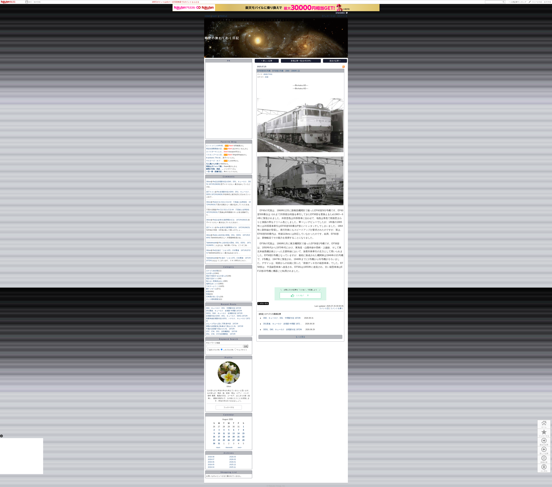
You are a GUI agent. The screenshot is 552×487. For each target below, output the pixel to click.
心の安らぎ (210, 273)
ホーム (544, 427)
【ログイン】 (342, 16)
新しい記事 (544, 453)
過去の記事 (544, 445)
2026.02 (232, 459)
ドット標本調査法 (213, 299)
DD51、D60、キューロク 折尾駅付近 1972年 (224, 313)
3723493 (340, 13)
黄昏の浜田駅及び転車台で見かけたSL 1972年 (224, 326)
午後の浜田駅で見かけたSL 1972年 (220, 329)
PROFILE (223, 16)
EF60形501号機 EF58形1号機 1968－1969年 (277, 71)
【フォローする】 (328, 16)
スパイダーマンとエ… (214, 152)
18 (224, 437)
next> (240, 447)
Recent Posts (228, 304)
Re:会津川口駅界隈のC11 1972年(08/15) (233, 227)
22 (243, 437)
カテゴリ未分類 (212, 271)
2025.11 (232, 467)
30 (214, 443)
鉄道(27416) (268, 74)
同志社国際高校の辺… (214, 149)
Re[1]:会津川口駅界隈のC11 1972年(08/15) (230, 220)
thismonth (229, 447)
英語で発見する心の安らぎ (216, 276)
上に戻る (543, 471)
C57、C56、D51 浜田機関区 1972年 (221, 331)
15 (243, 433)
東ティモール (211, 289)
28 (238, 440)
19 (229, 437)
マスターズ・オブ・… (214, 161)
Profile (229, 358)
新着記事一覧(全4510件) (301, 61)
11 (224, 433)
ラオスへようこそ (213, 286)
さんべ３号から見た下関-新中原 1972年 (222, 324)
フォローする (544, 436)
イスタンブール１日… (214, 155)
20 (234, 437)
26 (229, 440)
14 (238, 433)
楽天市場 (547, 2)
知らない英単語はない (214, 281)
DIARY (215, 16)
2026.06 (211, 462)
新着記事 (543, 462)
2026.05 (211, 465)
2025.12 (232, 465)
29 (243, 440)
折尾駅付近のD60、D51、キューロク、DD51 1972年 (227, 316)
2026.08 (211, 457)
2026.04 (211, 467)
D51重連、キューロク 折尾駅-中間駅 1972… (282, 324)
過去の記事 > (335, 61)
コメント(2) (324, 308)
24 (219, 440)
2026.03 (232, 457)
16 (214, 437)
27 (234, 440)
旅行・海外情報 (34, 2)
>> (517, 2)
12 (229, 433)
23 (214, 440)
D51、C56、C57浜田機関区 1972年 (221, 334)
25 (224, 440)
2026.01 (232, 462)
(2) (299, 71)
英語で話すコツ (212, 279)
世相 (208, 294)
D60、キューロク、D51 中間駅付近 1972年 (223, 308)
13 (234, 433)
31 (219, 443)
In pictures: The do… (214, 158)
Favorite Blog (229, 142)
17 (219, 437)
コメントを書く (336, 308)
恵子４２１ (210, 192)
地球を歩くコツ (212, 284)
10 (219, 433)
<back (218, 447)
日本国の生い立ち (213, 297)
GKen (208, 182)
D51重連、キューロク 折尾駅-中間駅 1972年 (224, 311)
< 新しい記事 (266, 61)
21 (238, 437)
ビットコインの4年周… (215, 146)
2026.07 (211, 459)
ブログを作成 (536, 2)
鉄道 (208, 291)
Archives (229, 453)
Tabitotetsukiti (211, 243)
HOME (207, 16)
